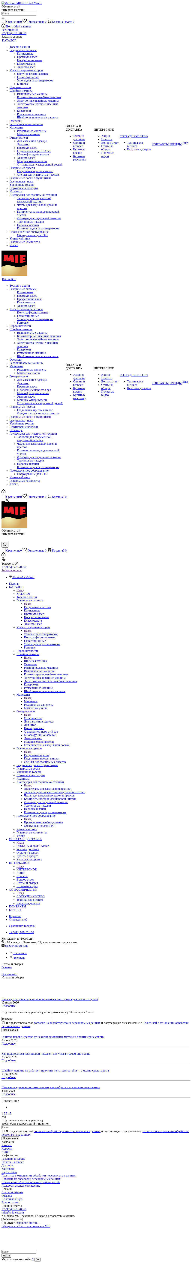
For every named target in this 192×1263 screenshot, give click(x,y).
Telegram (19, 957)
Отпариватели (33, 718)
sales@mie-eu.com (16, 945)
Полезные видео (12, 1199)
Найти (6, 1255)
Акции (6, 1152)
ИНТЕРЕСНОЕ (26, 869)
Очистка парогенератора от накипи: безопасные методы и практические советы (53, 1036)
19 (9, 1113)
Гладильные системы (37, 607)
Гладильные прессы (36, 755)
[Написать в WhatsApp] (4, 540)
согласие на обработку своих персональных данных (67, 1022)
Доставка (7, 1165)
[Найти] (3, 18)
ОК (37, 1259)
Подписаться (10, 1030)
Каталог (7, 1145)
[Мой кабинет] (3, 492)
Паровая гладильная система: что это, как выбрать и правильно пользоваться (51, 1087)
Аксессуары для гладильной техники (47, 788)
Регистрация (10, 29)
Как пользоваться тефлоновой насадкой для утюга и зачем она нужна (46, 1053)
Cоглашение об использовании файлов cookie (31, 1182)
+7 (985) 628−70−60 (14, 33)
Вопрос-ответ (10, 1202)
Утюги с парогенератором (41, 634)
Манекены (31, 701)
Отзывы (7, 1195)
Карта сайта (9, 1172)
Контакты (8, 1168)
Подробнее (9, 1005)
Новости (7, 1148)
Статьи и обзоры (12, 1192)
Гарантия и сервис (13, 1158)
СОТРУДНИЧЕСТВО (30, 896)
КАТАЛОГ (23, 593)
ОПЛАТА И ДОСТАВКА (33, 845)
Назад (20, 590)
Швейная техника (35, 661)
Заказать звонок (12, 570)
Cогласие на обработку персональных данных (31, 1178)
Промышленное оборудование (43, 822)
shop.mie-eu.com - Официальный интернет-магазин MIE (26, 1224)
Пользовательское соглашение (21, 1185)
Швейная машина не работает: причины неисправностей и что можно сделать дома (55, 1070)
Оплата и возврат (13, 1162)
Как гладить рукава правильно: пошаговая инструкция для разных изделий (50, 999)
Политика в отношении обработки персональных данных (39, 1175)
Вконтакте (20, 953)
